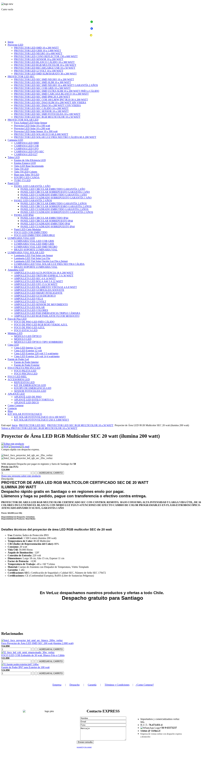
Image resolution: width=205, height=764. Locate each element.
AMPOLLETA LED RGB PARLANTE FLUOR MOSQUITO (46, 316)
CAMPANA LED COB (26, 145)
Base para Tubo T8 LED (26, 174)
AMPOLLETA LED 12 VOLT (30, 301)
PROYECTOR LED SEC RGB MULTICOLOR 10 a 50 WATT (47, 117)
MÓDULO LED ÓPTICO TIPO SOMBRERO (38, 342)
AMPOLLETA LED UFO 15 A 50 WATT (35, 284)
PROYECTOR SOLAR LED (23, 119)
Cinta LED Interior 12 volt (27, 347)
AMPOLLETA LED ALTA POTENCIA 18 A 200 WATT (43, 272)
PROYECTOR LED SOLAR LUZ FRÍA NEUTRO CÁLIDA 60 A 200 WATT (55, 137)
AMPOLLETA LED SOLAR (29, 307)
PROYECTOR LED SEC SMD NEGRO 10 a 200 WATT (44, 79)
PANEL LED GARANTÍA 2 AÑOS (33, 200)
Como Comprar (16, 405)
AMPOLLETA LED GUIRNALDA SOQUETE (39, 290)
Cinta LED (13, 344)
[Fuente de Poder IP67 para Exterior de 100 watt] (20, 664)
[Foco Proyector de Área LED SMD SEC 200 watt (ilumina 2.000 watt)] (32, 640)
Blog (10, 411)
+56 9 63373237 (104, 22)
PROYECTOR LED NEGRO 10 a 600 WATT (38, 53)
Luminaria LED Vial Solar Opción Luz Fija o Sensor (41, 261)
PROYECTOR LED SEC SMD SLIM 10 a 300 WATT (42, 82)
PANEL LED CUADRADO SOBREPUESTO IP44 (47, 226)
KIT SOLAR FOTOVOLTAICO (25, 414)
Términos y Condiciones (117, 684)
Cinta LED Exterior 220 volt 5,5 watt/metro (36, 353)
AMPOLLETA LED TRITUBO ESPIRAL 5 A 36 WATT (43, 275)
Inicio (10, 42)
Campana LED (15, 140)
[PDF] (5, 446)
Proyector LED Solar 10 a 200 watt (32, 128)
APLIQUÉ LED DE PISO (27, 396)
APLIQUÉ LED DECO (26, 402)
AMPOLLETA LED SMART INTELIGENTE (38, 293)
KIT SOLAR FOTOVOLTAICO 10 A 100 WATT (40, 417)
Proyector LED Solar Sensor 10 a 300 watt (35, 131)
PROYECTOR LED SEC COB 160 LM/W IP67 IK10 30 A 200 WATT (51, 99)
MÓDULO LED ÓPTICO (27, 336)
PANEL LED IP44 (23, 215)
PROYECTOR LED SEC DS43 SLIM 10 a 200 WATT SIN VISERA (50, 102)
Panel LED (13, 183)
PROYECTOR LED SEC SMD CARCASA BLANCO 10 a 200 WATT (51, 93)
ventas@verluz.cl (104, 35)
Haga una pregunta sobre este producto (21, 476)
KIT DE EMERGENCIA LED (30, 385)
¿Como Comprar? (145, 684)
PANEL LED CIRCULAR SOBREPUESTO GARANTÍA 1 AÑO (55, 192)
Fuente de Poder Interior (26, 362)
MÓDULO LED (22, 339)
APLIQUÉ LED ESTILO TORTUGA (34, 399)
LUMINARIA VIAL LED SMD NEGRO (35, 246)
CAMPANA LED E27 (25, 154)
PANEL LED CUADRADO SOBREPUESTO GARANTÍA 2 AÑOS (56, 212)
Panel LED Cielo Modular (27, 229)
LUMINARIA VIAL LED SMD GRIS (34, 243)
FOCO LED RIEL (17, 376)
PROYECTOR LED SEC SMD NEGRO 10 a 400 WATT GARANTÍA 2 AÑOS (56, 85)
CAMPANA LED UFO (26, 148)
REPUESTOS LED (24, 382)
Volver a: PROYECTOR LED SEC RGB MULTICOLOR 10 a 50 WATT (39, 428)
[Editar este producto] (12, 443)
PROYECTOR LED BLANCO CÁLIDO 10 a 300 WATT (44, 62)
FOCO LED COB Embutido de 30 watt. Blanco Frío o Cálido (33, 655)
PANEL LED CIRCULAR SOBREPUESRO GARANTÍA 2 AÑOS (55, 206)
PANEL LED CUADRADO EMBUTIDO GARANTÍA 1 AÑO (53, 194)
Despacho (75, 684)
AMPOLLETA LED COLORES (31, 310)
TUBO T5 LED (22, 180)
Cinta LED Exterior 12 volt (28, 350)
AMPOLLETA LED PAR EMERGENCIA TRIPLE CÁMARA (47, 313)
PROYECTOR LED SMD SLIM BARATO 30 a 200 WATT (45, 73)
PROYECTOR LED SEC (21, 76)
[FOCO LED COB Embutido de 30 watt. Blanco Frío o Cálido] (27, 652)
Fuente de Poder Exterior (26, 365)
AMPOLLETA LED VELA (28, 298)
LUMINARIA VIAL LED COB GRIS (34, 241)
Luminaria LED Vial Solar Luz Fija (32, 258)
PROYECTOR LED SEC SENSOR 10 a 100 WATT (41, 111)
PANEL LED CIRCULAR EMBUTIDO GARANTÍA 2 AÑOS (53, 203)
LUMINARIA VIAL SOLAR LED (26, 252)
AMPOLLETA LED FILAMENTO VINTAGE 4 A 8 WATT (45, 287)
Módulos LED (15, 333)
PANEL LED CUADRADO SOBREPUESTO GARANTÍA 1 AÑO (56, 197)
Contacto (12, 408)
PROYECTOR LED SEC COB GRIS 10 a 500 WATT (42, 88)
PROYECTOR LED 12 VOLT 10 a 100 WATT (38, 70)
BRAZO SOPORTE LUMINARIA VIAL (35, 249)
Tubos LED (14, 157)
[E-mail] (24, 446)
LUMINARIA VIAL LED (21, 238)
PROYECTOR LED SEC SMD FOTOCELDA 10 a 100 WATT (47, 114)
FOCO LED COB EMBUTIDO (30, 232)
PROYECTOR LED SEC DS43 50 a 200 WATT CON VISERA (47, 105)
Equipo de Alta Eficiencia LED (30, 160)
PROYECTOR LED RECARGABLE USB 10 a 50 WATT (44, 68)
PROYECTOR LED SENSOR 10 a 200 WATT (38, 59)
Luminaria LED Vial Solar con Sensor (33, 255)
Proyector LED (15, 44)
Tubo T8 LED (21, 168)
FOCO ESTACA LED (25, 330)
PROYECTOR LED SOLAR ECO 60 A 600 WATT (41, 134)
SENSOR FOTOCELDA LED (30, 391)
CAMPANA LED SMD (26, 143)
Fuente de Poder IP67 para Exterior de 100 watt (25, 667)
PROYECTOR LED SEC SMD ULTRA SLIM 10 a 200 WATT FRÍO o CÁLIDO (56, 91)
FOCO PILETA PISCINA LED (24, 368)
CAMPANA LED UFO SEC (29, 151)
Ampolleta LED (16, 269)
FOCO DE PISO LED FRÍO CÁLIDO (34, 321)
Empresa (57, 684)
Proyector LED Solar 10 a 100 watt (32, 125)
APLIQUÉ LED (16, 393)
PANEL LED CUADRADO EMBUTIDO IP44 (45, 223)
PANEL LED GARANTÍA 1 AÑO (32, 186)
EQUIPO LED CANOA (27, 177)
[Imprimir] (14, 446)
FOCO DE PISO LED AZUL (29, 327)
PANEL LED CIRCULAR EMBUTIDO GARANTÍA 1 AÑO (52, 189)
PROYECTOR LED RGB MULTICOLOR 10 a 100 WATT (45, 65)
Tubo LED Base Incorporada (29, 166)
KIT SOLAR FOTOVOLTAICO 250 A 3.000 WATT (41, 419)
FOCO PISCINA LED (25, 373)
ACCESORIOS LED (19, 379)
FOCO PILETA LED (25, 370)
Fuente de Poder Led (18, 359)
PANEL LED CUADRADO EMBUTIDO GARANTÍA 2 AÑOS (54, 209)
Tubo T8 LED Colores (25, 171)
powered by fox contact (84, 747)
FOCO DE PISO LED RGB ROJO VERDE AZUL (41, 324)
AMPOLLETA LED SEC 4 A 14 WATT (35, 278)
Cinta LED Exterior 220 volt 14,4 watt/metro (37, 356)
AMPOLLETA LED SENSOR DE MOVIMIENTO (41, 304)
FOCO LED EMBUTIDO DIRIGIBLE (34, 235)
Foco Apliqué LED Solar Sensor (30, 122)
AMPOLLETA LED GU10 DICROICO (35, 295)
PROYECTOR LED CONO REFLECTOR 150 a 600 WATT (46, 56)
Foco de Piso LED (17, 318)
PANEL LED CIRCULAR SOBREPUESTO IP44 (46, 220)
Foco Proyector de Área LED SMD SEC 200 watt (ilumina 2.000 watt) (37, 643)
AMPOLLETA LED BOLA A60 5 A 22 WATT (38, 281)
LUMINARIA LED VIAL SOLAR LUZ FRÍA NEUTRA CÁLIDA (49, 264)
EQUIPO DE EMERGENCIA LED (32, 388)
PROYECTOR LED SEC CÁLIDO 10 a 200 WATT (41, 108)
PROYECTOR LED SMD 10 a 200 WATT (36, 47)
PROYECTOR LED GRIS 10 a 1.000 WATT (37, 50)
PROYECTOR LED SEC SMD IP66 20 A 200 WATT (42, 96)
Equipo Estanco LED (25, 163)
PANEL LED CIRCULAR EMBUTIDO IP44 (44, 218)
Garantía (92, 684)
